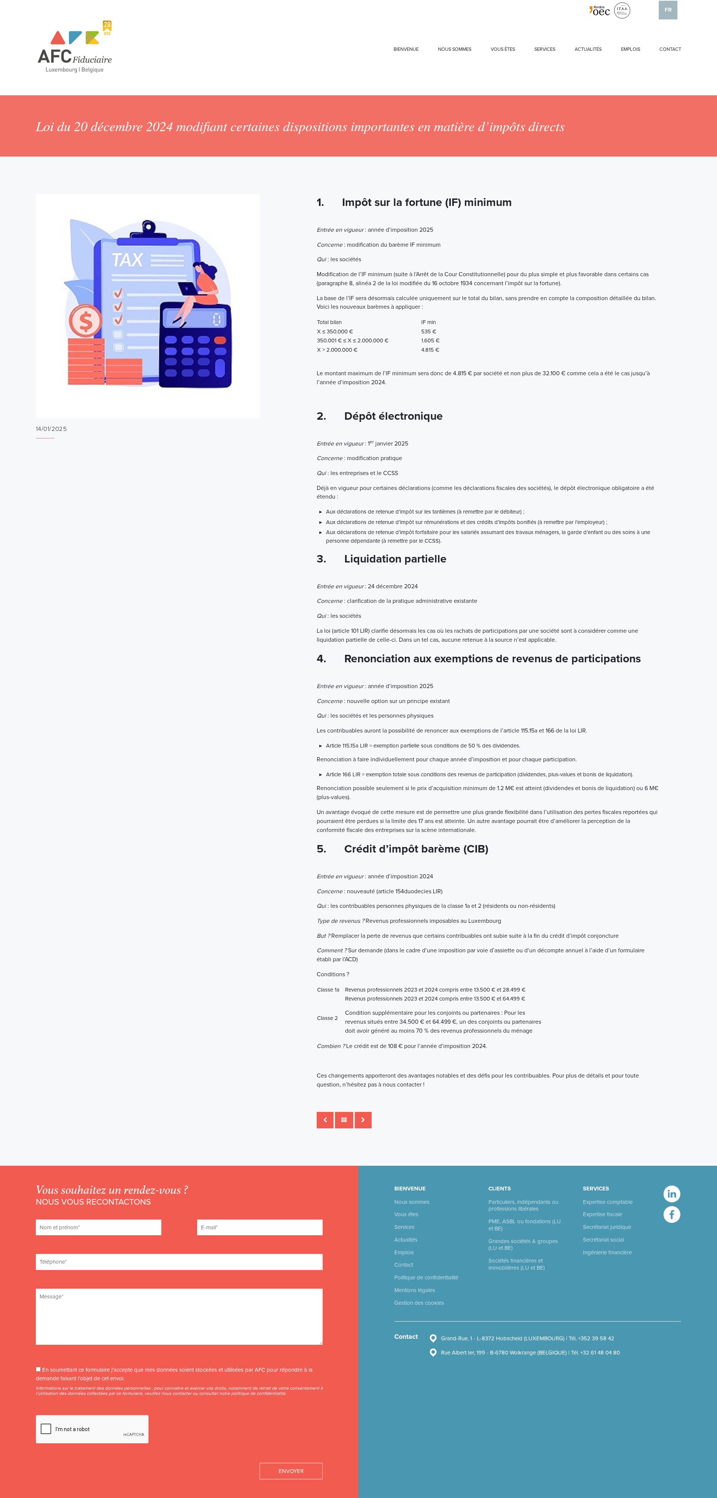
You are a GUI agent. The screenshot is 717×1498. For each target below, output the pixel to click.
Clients (499, 1188)
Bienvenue (406, 49)
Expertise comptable (608, 1202)
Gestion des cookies (419, 1303)
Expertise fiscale (602, 1214)
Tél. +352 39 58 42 (591, 1338)
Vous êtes (503, 49)
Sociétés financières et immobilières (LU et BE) (516, 1264)
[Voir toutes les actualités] (344, 1120)
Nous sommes (454, 49)
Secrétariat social (603, 1239)
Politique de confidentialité (426, 1277)
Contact (670, 49)
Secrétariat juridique (607, 1227)
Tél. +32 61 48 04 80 (595, 1352)
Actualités (588, 49)
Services (544, 49)
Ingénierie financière (607, 1252)
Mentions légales (414, 1290)
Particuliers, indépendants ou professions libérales (523, 1205)
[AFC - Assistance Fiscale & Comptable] (75, 47)
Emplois (630, 49)
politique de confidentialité (258, 1393)
